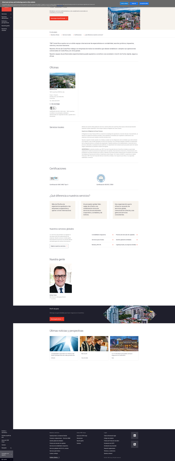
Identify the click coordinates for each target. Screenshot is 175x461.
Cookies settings (54, 453)
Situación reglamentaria (109, 448)
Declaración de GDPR (109, 443)
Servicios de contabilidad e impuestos (59, 445)
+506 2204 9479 (55, 100)
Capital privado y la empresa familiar (58, 435)
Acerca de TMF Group (82, 435)
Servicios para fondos (55, 451)
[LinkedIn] (134, 435)
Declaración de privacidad (110, 445)
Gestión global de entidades (56, 440)
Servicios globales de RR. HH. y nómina (59, 448)
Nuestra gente (80, 440)
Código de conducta (108, 438)
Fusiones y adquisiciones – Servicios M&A (60, 438)
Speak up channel (108, 453)
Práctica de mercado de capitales (58, 443)
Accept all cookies (144, 3)
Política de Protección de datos (111, 440)
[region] (87, 3)
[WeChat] (134, 444)
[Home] (6, 7)
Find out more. (60, 5)
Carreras (79, 443)
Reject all (134, 3)
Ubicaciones (80, 438)
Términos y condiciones (109, 451)
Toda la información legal (110, 435)
